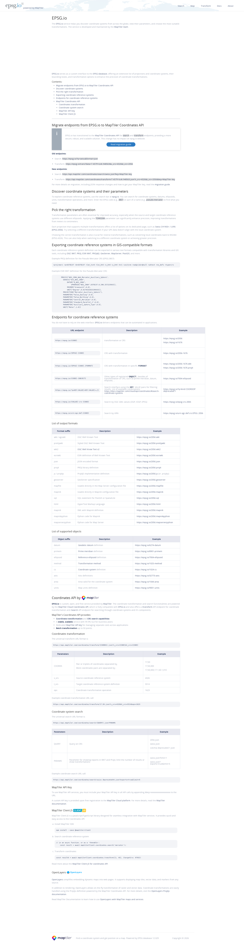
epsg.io (115, 196)
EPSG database (100, 73)
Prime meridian (85, 551)
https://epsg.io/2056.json (148, 461)
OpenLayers (57, 879)
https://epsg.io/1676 (172, 342)
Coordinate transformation (69, 618)
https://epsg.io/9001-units (147, 587)
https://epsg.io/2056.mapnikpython (153, 516)
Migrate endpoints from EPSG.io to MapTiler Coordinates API (84, 85)
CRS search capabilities (98, 618)
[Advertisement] (116, 50)
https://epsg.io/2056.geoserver (151, 479)
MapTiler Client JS (67, 114)
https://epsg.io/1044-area (147, 581)
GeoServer (105, 253)
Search (181, 6)
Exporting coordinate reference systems (75, 95)
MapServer (116, 253)
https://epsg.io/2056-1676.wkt (177, 363)
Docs (219, 6)
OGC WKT (71, 253)
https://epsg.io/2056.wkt (148, 437)
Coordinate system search (71, 107)
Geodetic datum (85, 545)
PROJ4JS (96, 253)
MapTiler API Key (67, 110)
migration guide (162, 184)
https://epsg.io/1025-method (148, 563)
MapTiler (107, 603)
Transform (206, 6)
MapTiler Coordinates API (68, 101)
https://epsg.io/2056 (172, 338)
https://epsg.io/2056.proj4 (149, 467)
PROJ (79, 253)
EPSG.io (59, 18)
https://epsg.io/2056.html (149, 504)
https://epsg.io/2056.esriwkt (150, 455)
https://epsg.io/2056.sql (148, 498)
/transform (147, 607)
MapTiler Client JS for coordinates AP (90, 863)
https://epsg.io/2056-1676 (175, 353)
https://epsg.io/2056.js (147, 473)
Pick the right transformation (69, 91)
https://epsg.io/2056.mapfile (150, 485)
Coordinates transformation (72, 104)
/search (74, 610)
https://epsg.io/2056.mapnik (150, 492)
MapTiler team (121, 26)
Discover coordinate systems (69, 88)
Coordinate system (87, 569)
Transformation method (89, 563)
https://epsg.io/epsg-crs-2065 (177, 401)
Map (192, 6)
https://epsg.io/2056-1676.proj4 (178, 367)
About (230, 6)
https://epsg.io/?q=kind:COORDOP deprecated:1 (179, 390)
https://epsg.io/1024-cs (146, 569)
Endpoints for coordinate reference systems (77, 98)
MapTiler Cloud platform (118, 800)
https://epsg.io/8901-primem (148, 551)
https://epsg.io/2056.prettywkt (151, 443)
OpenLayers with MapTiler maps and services (121, 899)
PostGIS (126, 253)
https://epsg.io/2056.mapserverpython (155, 522)
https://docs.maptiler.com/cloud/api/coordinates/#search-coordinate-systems (131, 392)
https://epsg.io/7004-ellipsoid (177, 378)
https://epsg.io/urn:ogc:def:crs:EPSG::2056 (183, 413)
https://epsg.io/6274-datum (148, 545)
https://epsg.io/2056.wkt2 (149, 449)
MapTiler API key (74, 625)
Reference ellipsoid (87, 557)
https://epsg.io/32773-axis (147, 575)
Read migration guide (121, 144)
